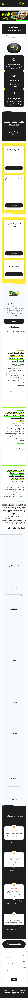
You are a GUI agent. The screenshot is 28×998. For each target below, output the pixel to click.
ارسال (14, 979)
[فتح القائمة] (3, 3)
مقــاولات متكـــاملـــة (20, 350)
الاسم (24, 955)
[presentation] (14, 339)
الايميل (24, 961)
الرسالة (24, 967)
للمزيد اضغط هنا (20, 385)
